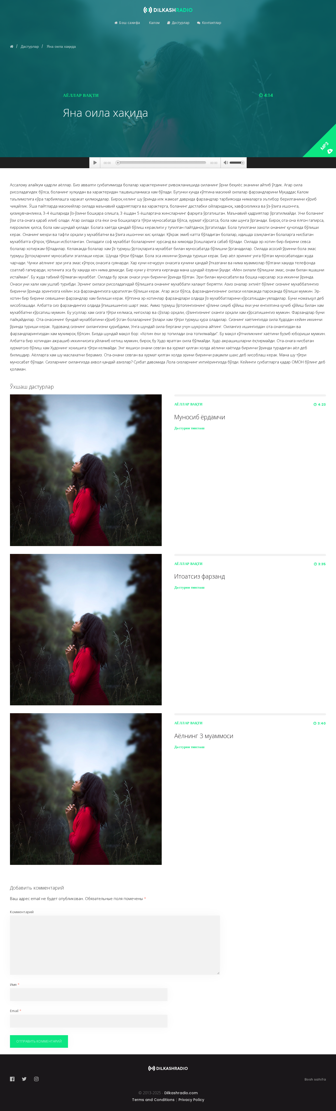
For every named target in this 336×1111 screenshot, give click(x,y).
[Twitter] (24, 1079)
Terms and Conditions (153, 1099)
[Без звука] (225, 163)
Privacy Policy (191, 1099)
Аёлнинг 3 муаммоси (203, 736)
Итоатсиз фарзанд (199, 576)
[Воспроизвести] (95, 162)
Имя (14, 984)
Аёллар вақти (81, 95)
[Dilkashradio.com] (168, 6)
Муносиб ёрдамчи (199, 417)
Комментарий (22, 911)
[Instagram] (36, 1079)
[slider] (237, 162)
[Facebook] (14, 1079)
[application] (168, 162)
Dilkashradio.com (181, 1093)
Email (15, 1010)
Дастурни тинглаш (189, 428)
